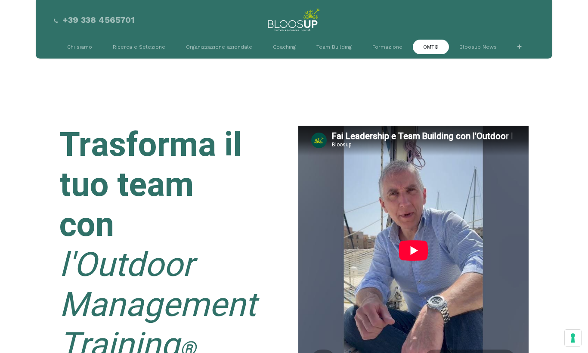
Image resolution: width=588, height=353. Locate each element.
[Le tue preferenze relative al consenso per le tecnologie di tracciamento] (573, 338)
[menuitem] (79, 47)
